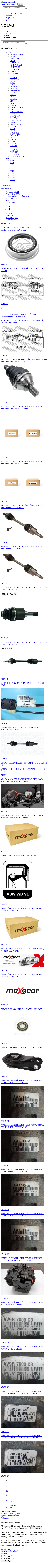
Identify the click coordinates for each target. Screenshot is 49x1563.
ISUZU (13, 95)
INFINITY (14, 93)
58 (7, 1495)
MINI (12, 122)
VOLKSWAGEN (17, 156)
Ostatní (10, 203)
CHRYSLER (15, 67)
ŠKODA (13, 144)
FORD (13, 84)
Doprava (9, 1501)
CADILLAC (15, 63)
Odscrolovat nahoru (8, 1511)
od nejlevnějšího (12, 218)
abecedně (9, 216)
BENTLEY (14, 59)
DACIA (13, 71)
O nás (8, 1503)
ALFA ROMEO (16, 54)
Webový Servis (13, 1516)
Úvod (8, 31)
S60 (11, 167)
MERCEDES (15, 120)
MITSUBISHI (15, 124)
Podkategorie (6, 188)
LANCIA (14, 110)
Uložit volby (6, 1561)
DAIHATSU (15, 76)
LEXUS (13, 114)
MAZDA (14, 118)
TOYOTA (14, 152)
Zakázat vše (5, 1549)
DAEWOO (14, 73)
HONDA (14, 86)
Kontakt (9, 1507)
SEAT (12, 141)
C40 (12, 161)
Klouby (11, 200)
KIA (12, 103)
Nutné (6, 1554)
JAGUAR (14, 99)
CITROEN (14, 69)
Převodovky (12, 192)
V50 (12, 173)
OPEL (12, 129)
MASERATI (15, 116)
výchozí (9, 213)
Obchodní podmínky (13, 1505)
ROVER (13, 137)
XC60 (12, 178)
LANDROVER (16, 112)
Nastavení (5, 1551)
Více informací (36, 1528)
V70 (12, 175)
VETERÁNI (15, 154)
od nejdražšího (11, 220)
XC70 (12, 180)
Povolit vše (14, 1551)
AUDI (12, 56)
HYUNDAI (15, 90)
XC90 (12, 182)
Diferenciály (13, 194)
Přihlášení (9, 15)
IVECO (13, 97)
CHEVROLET (16, 65)
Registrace (10, 18)
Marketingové (9, 1558)
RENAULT (15, 135)
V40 (12, 171)
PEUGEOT (14, 131)
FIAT (12, 82)
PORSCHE (14, 133)
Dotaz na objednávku (9, 4)
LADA (13, 105)
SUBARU (14, 148)
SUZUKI (14, 150)
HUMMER (14, 88)
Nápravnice (12, 198)
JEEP (12, 101)
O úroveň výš (6, 186)
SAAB (13, 139)
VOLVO (9, 33)
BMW (12, 61)
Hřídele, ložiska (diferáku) (18, 196)
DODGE (13, 78)
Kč (10, 207)
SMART (13, 146)
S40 (7, 35)
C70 (12, 163)
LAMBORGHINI (17, 107)
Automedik (5, 1518)
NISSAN (13, 127)
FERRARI (14, 80)
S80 (11, 169)
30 (7, 1491)
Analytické (8, 1556)
